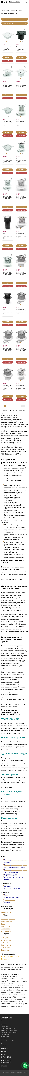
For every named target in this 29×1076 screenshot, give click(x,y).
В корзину (7, 57)
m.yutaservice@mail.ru (6, 1062)
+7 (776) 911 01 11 (6, 1060)
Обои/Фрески (18, 6)
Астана (3, 1059)
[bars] (2, 2)
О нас (2, 1021)
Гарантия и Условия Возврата (8, 1028)
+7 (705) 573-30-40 (6, 1057)
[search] (4, 2)
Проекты (3, 1024)
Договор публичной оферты (8, 1040)
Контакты (3, 1045)
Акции (2, 6)
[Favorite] (11, 29)
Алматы (3, 1054)
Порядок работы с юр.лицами (9, 1032)
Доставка (3, 1038)
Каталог (7, 10)
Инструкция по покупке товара (9, 1030)
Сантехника (9, 6)
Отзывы (3, 1043)
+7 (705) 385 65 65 (6, 1056)
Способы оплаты (5, 1026)
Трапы (19, 10)
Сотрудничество (5, 1036)
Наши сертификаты (6, 1022)
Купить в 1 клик (7, 60)
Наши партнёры (5, 1034)
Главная (3, 10)
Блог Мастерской (5, 1042)
